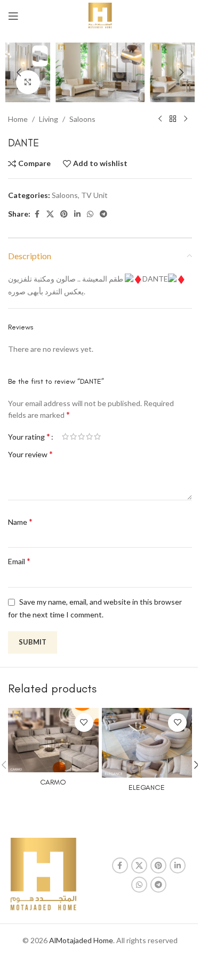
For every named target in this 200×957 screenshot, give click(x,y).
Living (48, 118)
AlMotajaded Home (81, 940)
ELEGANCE (147, 787)
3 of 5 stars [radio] (81, 436)
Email (19, 561)
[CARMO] (53, 740)
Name (20, 521)
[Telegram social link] (103, 214)
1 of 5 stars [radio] (65, 436)
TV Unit (94, 195)
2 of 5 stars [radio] (73, 436)
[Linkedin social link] (77, 214)
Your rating (29, 436)
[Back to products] (172, 119)
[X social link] (50, 214)
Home (18, 118)
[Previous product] (160, 119)
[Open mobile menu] (13, 16)
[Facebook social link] (36, 214)
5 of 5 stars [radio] (97, 436)
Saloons (82, 118)
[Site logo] (100, 15)
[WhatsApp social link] (90, 214)
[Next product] (185, 119)
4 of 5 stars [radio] (89, 436)
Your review (30, 454)
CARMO (53, 782)
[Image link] (43, 874)
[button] (18, 72)
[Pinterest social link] (64, 214)
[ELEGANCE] (147, 743)
